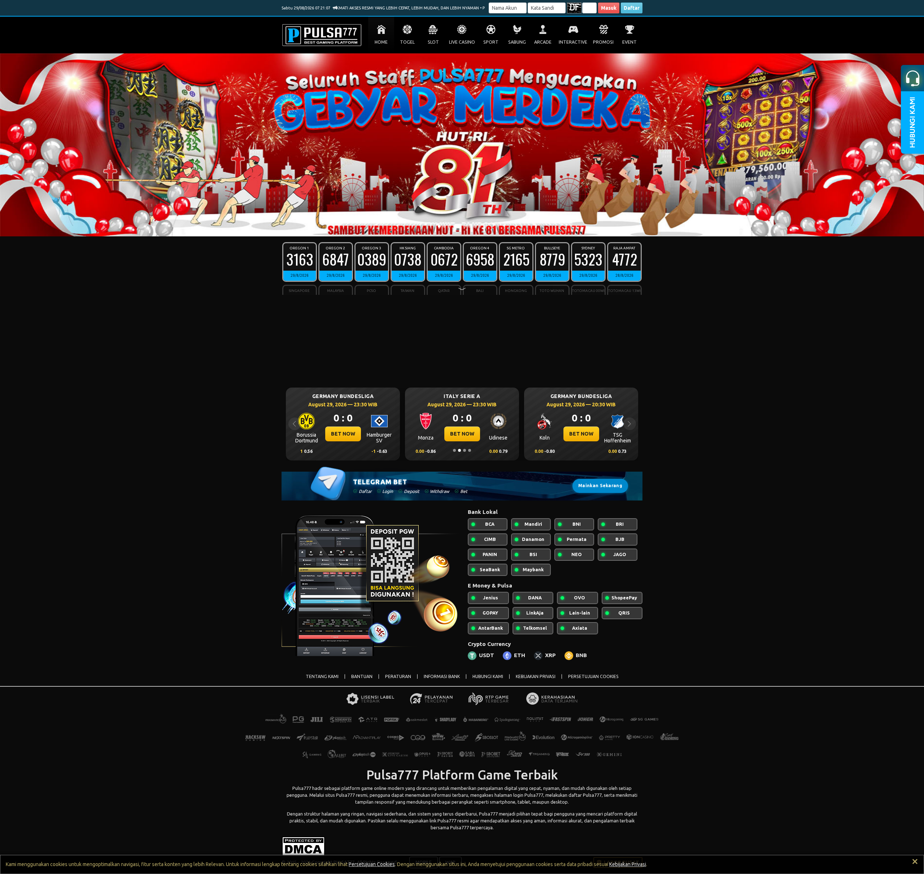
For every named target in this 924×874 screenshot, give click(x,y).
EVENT (629, 42)
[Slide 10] (484, 226)
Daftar (632, 8)
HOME (381, 42)
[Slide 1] (439, 226)
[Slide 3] (449, 226)
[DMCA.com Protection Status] (303, 845)
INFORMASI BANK (442, 676)
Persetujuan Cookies (372, 864)
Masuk (608, 8)
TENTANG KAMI (322, 676)
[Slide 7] (469, 226)
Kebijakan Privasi (627, 864)
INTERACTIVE (573, 42)
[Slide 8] (474, 226)
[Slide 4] (454, 226)
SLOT (433, 42)
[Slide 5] (459, 226)
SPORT (490, 42)
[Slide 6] (464, 226)
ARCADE (543, 42)
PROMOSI (603, 42)
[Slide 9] (479, 226)
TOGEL (407, 42)
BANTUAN (361, 676)
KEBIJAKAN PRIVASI (535, 676)
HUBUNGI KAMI (487, 676)
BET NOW (343, 434)
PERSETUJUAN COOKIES (593, 676)
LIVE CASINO (462, 42)
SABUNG (517, 42)
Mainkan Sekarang (600, 485)
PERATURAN (398, 676)
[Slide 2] (444, 226)
